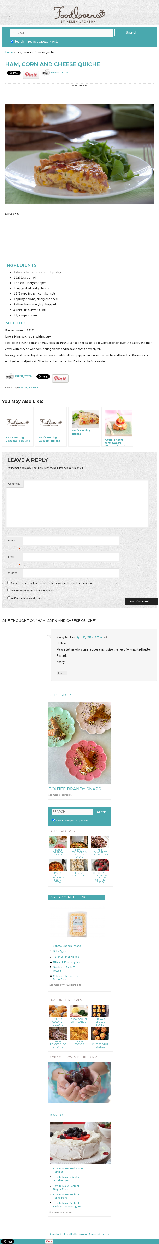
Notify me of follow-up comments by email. (33, 590)
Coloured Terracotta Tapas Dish (65, 977)
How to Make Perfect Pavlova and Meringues (67, 1204)
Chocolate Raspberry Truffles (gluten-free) (100, 877)
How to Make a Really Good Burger (66, 1178)
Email (14, 558)
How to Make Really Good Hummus (68, 1170)
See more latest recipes (60, 794)
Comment (14, 483)
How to (55, 1115)
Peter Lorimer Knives (66, 956)
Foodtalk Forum (75, 1234)
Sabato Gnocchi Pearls (67, 946)
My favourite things (69, 897)
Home (9, 52)
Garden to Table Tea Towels (65, 968)
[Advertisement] (80, 94)
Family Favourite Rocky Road (100, 852)
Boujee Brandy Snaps (74, 789)
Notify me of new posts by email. (27, 598)
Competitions (99, 1234)
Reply (62, 672)
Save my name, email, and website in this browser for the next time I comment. (52, 583)
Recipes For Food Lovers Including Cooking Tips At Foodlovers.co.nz (79, 10)
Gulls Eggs (59, 951)
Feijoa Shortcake (79, 874)
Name (14, 542)
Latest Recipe (60, 695)
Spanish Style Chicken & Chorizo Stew (58, 877)
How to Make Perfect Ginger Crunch (66, 1187)
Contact (56, 1234)
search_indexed (28, 387)
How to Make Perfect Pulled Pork (66, 1196)
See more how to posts (60, 1211)
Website (12, 573)
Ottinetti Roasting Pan (66, 962)
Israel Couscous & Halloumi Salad (79, 853)
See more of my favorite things (65, 984)
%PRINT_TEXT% (59, 72)
